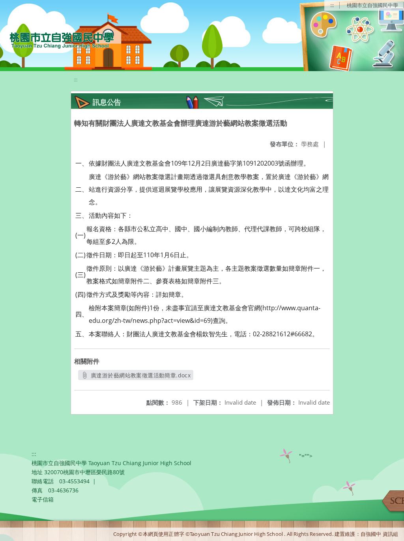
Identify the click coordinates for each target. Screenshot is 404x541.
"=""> (305, 456)
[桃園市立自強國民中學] (58, 39)
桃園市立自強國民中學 (372, 5)
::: (332, 5)
